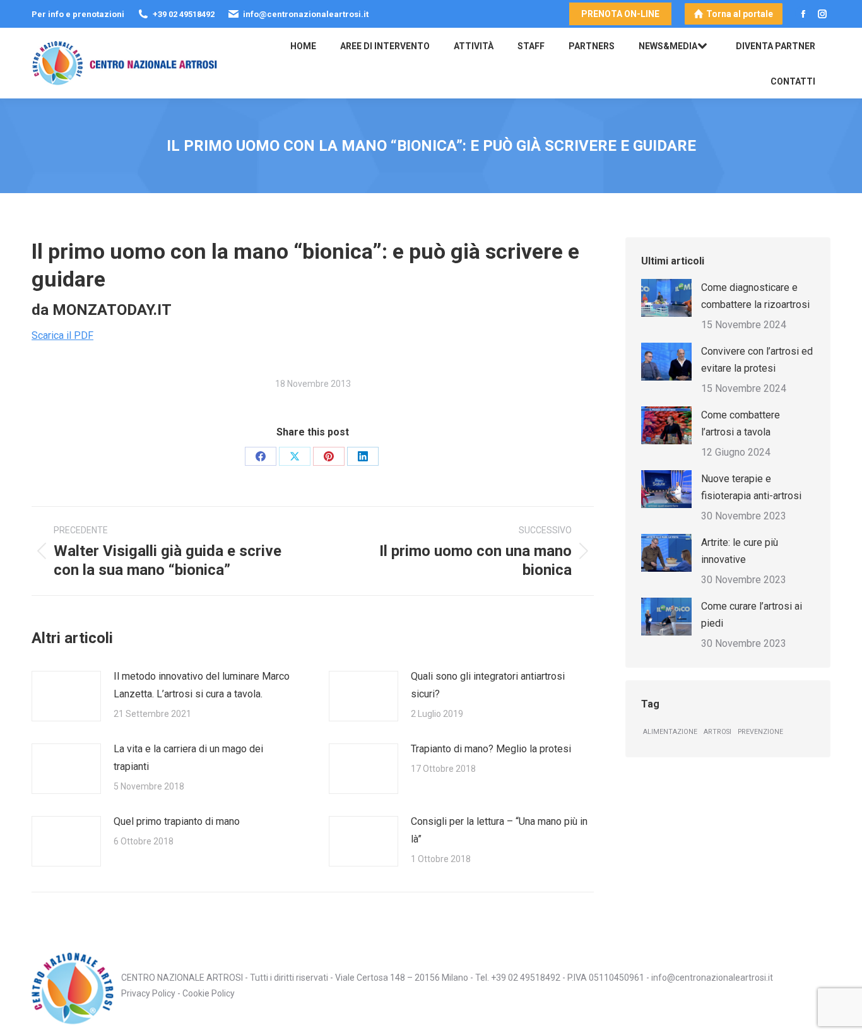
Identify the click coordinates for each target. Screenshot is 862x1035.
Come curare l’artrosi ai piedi (751, 614)
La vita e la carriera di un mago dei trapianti (188, 757)
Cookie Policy (208, 993)
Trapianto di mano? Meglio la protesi (491, 749)
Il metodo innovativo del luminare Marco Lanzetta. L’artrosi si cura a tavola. (202, 685)
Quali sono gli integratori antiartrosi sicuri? (488, 685)
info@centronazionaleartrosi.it (712, 978)
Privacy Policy (148, 993)
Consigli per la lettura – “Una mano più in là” (499, 830)
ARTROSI (717, 732)
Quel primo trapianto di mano (177, 821)
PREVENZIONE (760, 732)
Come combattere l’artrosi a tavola (740, 423)
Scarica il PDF (62, 335)
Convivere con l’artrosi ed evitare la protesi (757, 359)
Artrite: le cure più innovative (739, 550)
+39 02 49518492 (525, 978)
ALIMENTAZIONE (670, 732)
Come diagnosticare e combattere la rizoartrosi (755, 295)
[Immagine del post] (66, 696)
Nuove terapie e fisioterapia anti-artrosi (751, 487)
